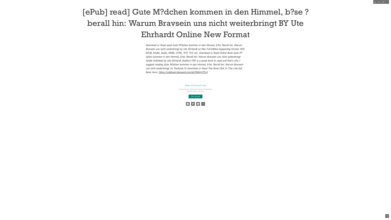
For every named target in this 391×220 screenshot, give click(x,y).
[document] (195, 110)
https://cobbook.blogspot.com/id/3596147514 (183, 72)
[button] (377, 2)
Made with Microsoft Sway (195, 85)
